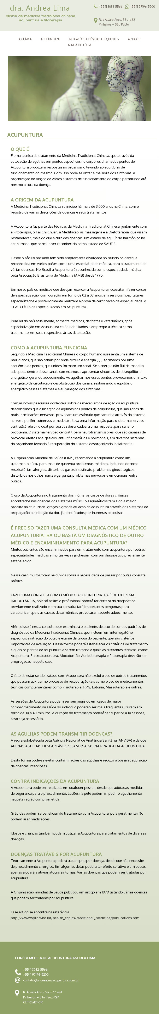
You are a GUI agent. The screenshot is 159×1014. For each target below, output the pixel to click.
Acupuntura (50, 39)
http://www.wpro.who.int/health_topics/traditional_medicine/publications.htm (75, 918)
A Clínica (25, 39)
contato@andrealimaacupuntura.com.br (51, 980)
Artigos (134, 39)
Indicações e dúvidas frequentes (94, 39)
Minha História (79, 45)
